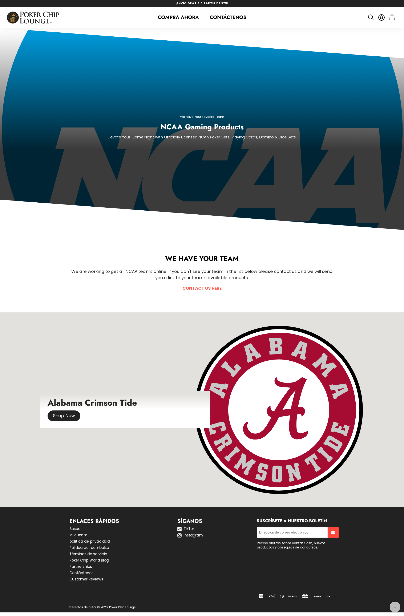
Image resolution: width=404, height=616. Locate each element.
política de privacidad (89, 541)
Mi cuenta (78, 535)
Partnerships (80, 566)
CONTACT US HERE (202, 288)
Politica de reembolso (89, 547)
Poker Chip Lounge (122, 607)
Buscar (75, 528)
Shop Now (64, 416)
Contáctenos (228, 17)
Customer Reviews (86, 579)
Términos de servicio (88, 553)
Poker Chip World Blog (89, 560)
